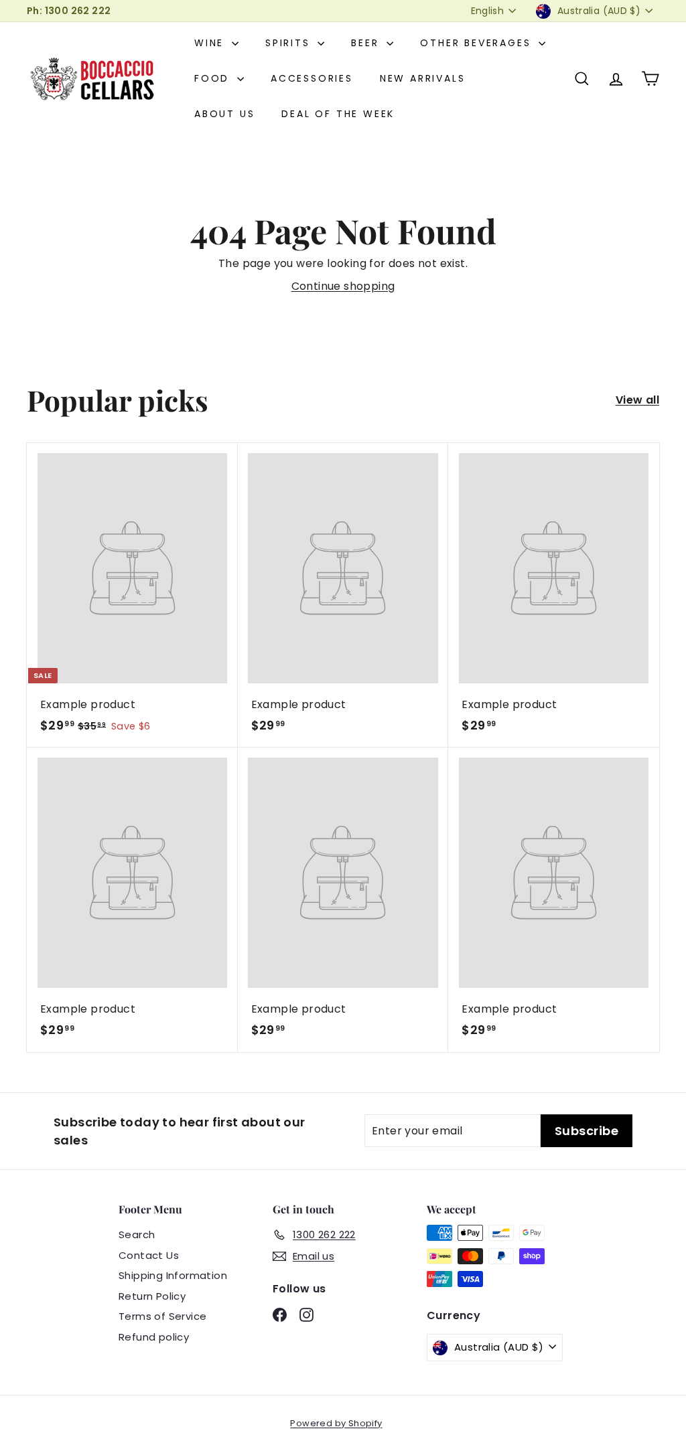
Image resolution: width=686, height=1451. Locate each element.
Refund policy (154, 1337)
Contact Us (149, 1255)
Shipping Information (173, 1275)
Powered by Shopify (336, 1423)
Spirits (289, 43)
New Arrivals (423, 78)
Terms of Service (162, 1316)
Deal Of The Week (338, 113)
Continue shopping (343, 286)
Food (214, 78)
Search (137, 1234)
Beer (367, 43)
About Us (224, 113)
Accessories (312, 78)
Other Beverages (477, 43)
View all (637, 400)
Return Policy (152, 1296)
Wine (211, 43)
